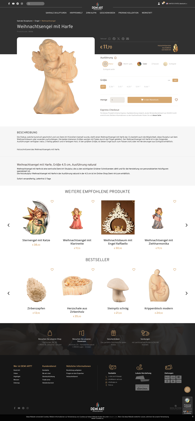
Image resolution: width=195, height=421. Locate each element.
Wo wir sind (46, 373)
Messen (16, 380)
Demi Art (17, 370)
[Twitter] (118, 38)
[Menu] (191, 397)
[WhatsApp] (109, 38)
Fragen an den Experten (75, 373)
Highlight (17, 377)
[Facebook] (114, 38)
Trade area (46, 380)
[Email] (127, 38)
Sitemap (17, 383)
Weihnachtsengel (49, 21)
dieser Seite (157, 115)
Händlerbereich (48, 383)
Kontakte (45, 370)
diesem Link (113, 417)
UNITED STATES (177, 4)
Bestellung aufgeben (73, 370)
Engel (37, 21)
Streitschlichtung (48, 377)
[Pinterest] (123, 38)
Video (16, 373)
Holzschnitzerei (72, 377)
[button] (8, 225)
